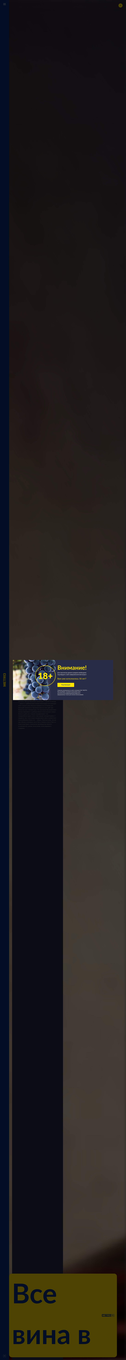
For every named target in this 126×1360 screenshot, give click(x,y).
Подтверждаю (65, 684)
